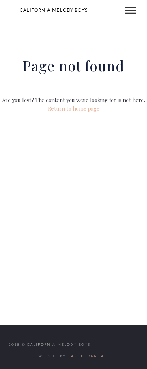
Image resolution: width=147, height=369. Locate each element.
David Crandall (88, 356)
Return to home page (74, 108)
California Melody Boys (54, 10)
